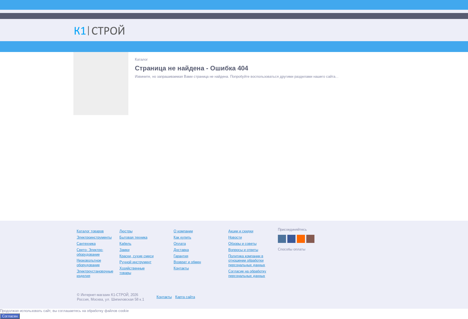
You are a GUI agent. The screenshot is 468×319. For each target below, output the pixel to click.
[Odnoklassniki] (301, 239)
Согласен (10, 316)
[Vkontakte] (282, 239)
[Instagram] (310, 239)
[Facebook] (291, 239)
